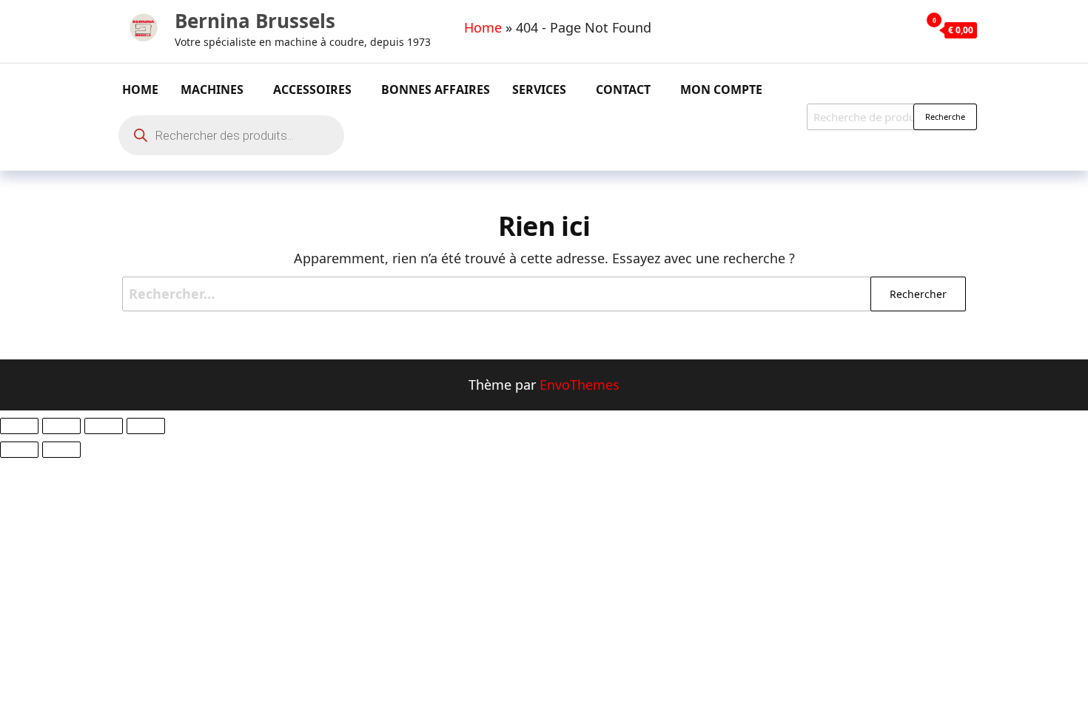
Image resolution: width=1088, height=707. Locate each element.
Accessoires (312, 89)
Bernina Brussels (255, 20)
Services (539, 89)
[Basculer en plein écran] (61, 426)
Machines (212, 89)
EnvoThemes (579, 384)
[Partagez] (103, 426)
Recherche (945, 116)
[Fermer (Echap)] (146, 426)
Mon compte (721, 89)
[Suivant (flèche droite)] (61, 450)
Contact (623, 89)
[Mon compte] (905, 29)
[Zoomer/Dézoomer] (19, 426)
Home (483, 27)
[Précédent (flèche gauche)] (19, 450)
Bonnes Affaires (435, 89)
